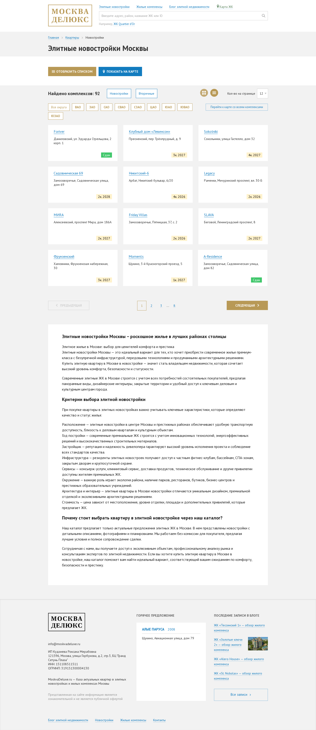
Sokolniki (211, 131)
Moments (136, 256)
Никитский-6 (139, 173)
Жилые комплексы (149, 7)
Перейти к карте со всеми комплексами (237, 107)
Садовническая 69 (68, 173)
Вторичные (146, 93)
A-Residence (213, 256)
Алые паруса (153, 629)
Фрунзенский (64, 256)
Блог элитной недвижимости (189, 7)
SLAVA (209, 214)
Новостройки (119, 93)
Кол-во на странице (241, 93)
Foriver (59, 131)
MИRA (59, 214)
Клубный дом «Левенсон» (149, 131)
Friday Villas (138, 214)
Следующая (245, 305)
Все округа (59, 107)
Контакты (159, 720)
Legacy (209, 173)
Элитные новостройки (114, 7)
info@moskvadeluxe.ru (64, 644)
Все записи (239, 694)
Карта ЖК (226, 7)
